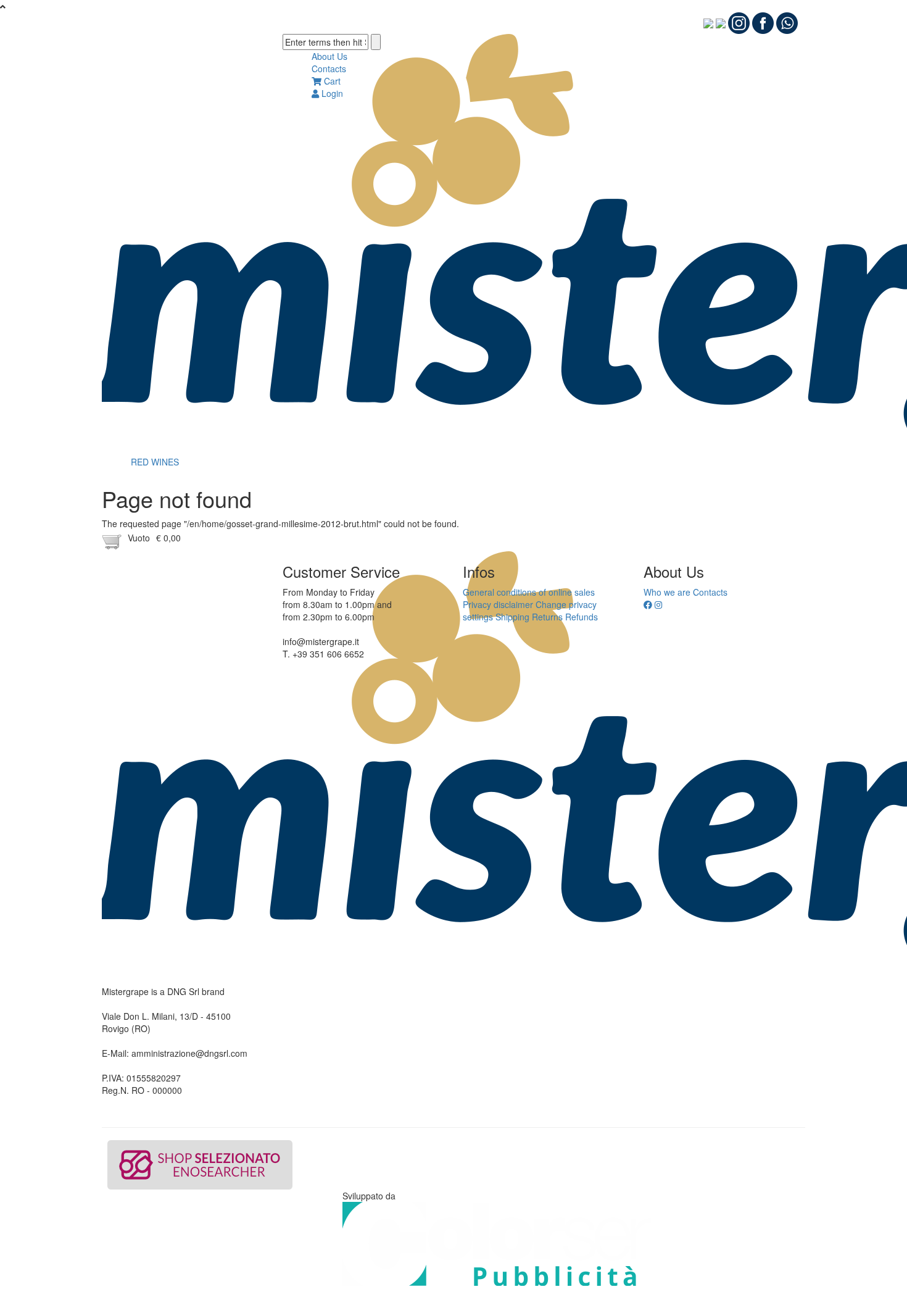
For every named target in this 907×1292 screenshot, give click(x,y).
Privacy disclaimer (498, 604)
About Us (329, 56)
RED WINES (155, 462)
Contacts (329, 68)
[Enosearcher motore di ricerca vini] (199, 1165)
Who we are (667, 592)
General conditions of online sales (529, 592)
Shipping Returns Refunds (546, 617)
